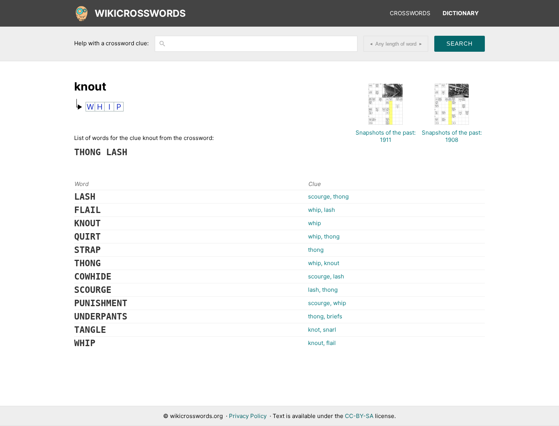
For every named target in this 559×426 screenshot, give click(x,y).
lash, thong (323, 289)
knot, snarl (322, 329)
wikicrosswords (140, 13)
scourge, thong (328, 196)
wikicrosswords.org (196, 416)
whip (314, 223)
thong (316, 249)
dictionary (461, 13)
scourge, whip (327, 303)
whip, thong (324, 236)
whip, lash (321, 209)
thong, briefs (325, 316)
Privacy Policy (248, 416)
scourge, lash (326, 276)
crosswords (410, 13)
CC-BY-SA (359, 416)
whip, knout (323, 263)
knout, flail (322, 343)
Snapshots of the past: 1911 (386, 136)
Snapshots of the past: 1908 (452, 136)
